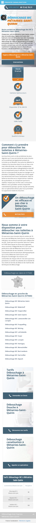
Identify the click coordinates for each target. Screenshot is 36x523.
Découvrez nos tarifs (20, 430)
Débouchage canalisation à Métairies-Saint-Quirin (16, 443)
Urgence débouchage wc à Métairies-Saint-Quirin (18, 56)
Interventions (18, 62)
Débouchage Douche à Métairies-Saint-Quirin (16, 408)
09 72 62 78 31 (20, 214)
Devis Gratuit (18, 70)
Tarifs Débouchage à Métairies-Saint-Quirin (16, 373)
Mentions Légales (24, 521)
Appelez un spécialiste (20, 465)
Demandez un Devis (19, 396)
